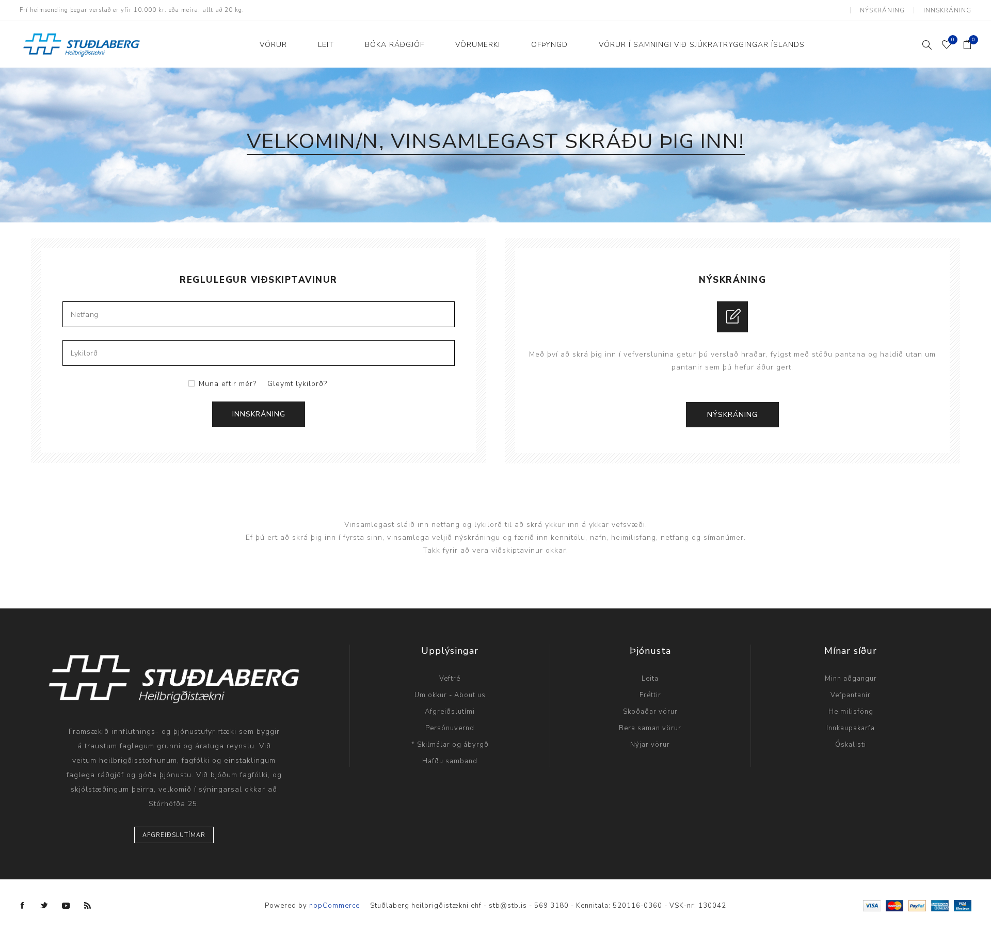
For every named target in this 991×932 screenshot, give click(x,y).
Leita (650, 678)
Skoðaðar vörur (650, 711)
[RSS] (87, 905)
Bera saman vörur (650, 728)
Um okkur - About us (450, 695)
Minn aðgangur (851, 678)
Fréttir (650, 695)
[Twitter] (44, 905)
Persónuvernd (449, 728)
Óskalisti (850, 744)
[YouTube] (66, 905)
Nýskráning (882, 10)
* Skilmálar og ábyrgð (450, 744)
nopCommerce (334, 905)
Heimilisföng (850, 711)
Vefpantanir (850, 695)
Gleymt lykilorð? (297, 384)
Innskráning (947, 10)
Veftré (449, 678)
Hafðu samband (449, 761)
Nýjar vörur (650, 744)
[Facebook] (22, 905)
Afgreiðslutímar (173, 835)
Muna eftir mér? (228, 384)
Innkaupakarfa (850, 728)
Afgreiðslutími (450, 711)
